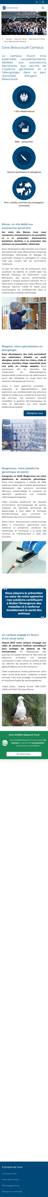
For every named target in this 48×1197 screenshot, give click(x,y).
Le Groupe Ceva (9, 1173)
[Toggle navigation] (43, 8)
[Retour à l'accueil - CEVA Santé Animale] (11, 8)
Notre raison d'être (10, 1179)
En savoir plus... (29, 754)
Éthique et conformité (12, 1191)
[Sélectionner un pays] (43, 2)
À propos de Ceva (12, 1167)
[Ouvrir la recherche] (37, 2)
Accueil (8, 39)
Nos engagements (10, 1185)
